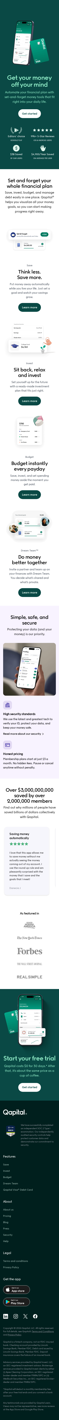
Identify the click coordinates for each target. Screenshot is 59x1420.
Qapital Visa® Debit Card (18, 1189)
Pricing (7, 1215)
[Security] (10, 1131)
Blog (5, 1222)
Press (6, 1228)
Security (7, 1234)
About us (8, 1209)
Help (5, 1241)
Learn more (29, 307)
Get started (29, 113)
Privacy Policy (11, 1267)
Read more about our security (22, 734)
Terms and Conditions (43, 1331)
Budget (7, 1177)
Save (6, 1164)
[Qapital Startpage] (29, 1112)
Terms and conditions (15, 1261)
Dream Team (10, 1183)
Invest (6, 1170)
